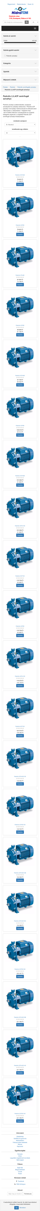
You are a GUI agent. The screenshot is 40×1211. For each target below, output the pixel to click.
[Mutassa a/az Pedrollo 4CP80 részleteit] (20, 607)
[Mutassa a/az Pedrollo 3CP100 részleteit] (20, 557)
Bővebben (23, 1208)
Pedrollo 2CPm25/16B (20, 1017)
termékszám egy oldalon (20, 129)
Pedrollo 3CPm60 (20, 175)
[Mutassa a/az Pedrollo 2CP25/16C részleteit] (20, 950)
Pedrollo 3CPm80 (20, 375)
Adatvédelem (20, 1140)
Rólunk (20, 1144)
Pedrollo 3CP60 (20, 225)
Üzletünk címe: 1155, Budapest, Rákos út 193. (20, 17)
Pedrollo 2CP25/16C (20, 969)
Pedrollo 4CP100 (20, 726)
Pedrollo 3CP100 (20, 576)
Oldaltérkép (20, 1136)
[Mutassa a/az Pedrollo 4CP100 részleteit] (20, 708)
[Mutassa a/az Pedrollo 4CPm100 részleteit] (20, 657)
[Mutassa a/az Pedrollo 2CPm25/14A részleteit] (20, 1047)
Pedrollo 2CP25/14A (20, 1113)
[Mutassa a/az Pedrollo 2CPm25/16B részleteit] (20, 998)
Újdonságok (20, 1160)
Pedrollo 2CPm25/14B (20, 873)
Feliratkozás (28, 1194)
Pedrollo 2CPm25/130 (20, 776)
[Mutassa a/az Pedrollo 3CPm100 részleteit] (20, 507)
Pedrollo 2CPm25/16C (20, 921)
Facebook (21, 1181)
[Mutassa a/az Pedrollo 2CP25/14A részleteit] (20, 1095)
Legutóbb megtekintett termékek (20, 1158)
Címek (20, 1172)
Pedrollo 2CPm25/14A (20, 1065)
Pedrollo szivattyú (11, 56)
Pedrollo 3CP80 (20, 425)
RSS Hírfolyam (21, 1184)
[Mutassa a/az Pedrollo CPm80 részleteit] (20, 256)
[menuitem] (20, 1136)
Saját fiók (20, 1168)
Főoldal (5, 87)
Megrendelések (20, 1170)
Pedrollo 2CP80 (20, 325)
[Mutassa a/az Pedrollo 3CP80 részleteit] (20, 407)
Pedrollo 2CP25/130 (20, 824)
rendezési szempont (20, 121)
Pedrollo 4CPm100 (20, 676)
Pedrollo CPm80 (20, 275)
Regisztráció (11, 4)
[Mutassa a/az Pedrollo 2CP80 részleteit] (20, 307)
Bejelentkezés (21, 4)
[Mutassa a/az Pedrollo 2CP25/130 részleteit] (20, 806)
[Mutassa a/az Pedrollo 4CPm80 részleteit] (20, 457)
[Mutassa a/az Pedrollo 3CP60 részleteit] (20, 206)
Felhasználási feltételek (20, 1142)
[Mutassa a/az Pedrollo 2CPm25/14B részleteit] (20, 854)
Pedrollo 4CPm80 (20, 476)
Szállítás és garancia (20, 1138)
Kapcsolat (20, 1146)
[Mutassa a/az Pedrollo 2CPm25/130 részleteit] (20, 758)
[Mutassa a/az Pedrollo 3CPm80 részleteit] (20, 357)
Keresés (20, 1154)
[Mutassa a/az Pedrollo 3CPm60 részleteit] (20, 156)
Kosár (30, 4)
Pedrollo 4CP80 (20, 626)
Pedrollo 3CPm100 (20, 526)
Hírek (20, 1156)
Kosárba (20, 184)
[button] (35, 28)
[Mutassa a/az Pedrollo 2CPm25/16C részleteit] (20, 902)
